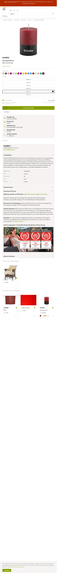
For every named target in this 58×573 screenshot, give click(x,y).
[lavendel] (18, 73)
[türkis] (41, 73)
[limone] (23, 73)
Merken (7, 112)
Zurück (4, 20)
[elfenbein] (13, 73)
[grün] (16, 73)
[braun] (8, 73)
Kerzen (29, 20)
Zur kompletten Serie (9, 149)
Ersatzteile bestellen (18, 221)
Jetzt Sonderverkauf (10, 1)
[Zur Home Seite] (4, 8)
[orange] (26, 73)
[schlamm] (38, 73)
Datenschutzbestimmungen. (18, 567)
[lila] (21, 73)
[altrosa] (3, 73)
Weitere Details (6, 66)
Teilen (5, 140)
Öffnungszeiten (31, 194)
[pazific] (28, 73)
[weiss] (46, 73)
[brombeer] (11, 73)
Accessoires (16, 20)
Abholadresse (43, 194)
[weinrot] (43, 73)
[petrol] (31, 73)
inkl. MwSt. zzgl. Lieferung (49, 102)
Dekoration (23, 20)
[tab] (28, 155)
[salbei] (36, 73)
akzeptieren (6, 570)
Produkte (10, 20)
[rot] (33, 73)
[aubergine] (6, 73)
